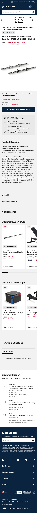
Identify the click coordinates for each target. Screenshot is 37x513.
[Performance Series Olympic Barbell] (13, 236)
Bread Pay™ (28, 123)
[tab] (7, 352)
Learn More (21, 118)
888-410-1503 (29, 388)
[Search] (33, 12)
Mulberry (25, 132)
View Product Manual (10, 202)
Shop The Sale (19, 22)
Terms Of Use (5, 499)
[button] (30, 7)
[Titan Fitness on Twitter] (26, 460)
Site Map (27, 502)
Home (3, 27)
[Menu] (33, 7)
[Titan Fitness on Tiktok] (34, 460)
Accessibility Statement (7, 504)
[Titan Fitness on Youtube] (18, 460)
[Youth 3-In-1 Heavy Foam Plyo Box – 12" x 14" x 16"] (13, 297)
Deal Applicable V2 (10, 94)
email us (18, 415)
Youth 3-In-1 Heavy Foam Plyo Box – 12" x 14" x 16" (13, 314)
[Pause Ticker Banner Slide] (35, 20)
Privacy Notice (13, 499)
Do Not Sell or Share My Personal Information (13, 502)
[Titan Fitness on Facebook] (11, 460)
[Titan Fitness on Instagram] (3, 460)
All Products (10, 27)
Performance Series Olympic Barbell (13, 253)
